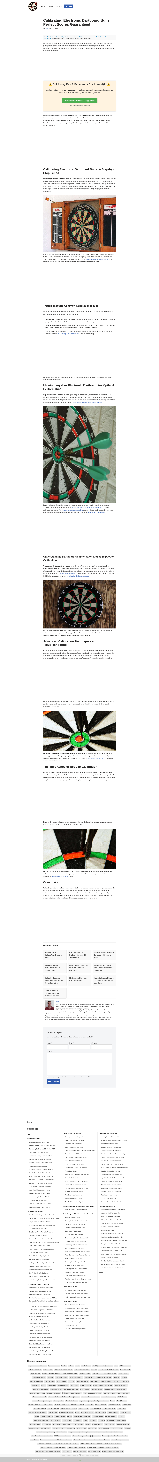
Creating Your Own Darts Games (111, 1147)
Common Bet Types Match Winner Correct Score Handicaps (44, 1302)
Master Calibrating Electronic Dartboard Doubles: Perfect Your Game (104, 980)
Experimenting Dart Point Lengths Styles (77, 1238)
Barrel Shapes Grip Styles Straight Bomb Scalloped (44, 1218)
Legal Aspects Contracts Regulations (40, 1186)
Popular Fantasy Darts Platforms (39, 1330)
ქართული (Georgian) (122, 1424)
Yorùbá (110, 1365)
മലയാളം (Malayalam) (99, 1365)
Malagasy (49, 1401)
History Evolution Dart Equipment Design (41, 1249)
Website (94, 1043)
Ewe (85, 1393)
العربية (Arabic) (67, 1451)
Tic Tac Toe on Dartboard (108, 1198)
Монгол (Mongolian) (114, 1404)
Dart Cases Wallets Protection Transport (41, 1232)
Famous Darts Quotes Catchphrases (76, 1167)
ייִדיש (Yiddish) (46, 1424)
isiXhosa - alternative (112, 1447)
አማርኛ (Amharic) (50, 1381)
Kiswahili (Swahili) (63, 1385)
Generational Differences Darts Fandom (77, 1174)
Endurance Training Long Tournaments (76, 1322)
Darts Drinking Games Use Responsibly (113, 1154)
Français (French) (34, 1428)
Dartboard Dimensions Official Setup (112, 1233)
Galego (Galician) (60, 1416)
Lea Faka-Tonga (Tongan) (108, 1373)
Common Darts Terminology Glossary (112, 1223)
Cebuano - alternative (46, 1439)
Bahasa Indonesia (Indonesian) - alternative (66, 1443)
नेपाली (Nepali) (74, 1385)
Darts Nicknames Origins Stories (75, 1154)
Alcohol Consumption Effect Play (75, 1305)
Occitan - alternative (94, 1451)
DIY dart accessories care (96, 758)
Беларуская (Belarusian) (82, 1369)
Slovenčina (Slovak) (56, 1389)
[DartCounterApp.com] (32, 6)
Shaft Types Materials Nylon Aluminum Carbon (43, 1263)
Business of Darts (33, 1138)
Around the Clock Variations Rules (111, 1213)
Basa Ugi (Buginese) (55, 1373)
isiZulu (77, 1365)
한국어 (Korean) (55, 1420)
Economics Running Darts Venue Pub (40, 1156)
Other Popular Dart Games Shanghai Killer (113, 1254)
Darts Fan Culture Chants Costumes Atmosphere (79, 1150)
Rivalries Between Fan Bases (74, 1191)
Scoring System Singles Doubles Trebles (113, 1264)
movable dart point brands (96, 512)
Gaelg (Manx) (122, 1408)
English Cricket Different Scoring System (113, 1157)
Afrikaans (94, 1369)
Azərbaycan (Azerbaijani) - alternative (89, 1436)
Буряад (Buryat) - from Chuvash (91, 1432)
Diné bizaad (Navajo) (39, 1408)
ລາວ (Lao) (121, 1416)
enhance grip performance (93, 507)
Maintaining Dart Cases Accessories (76, 1245)
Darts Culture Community (72, 1133)
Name (49, 1043)
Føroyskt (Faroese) (58, 1428)
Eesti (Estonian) (81, 1428)
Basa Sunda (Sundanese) (40, 1389)
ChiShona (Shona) (96, 1389)
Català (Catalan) (58, 1401)
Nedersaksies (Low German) (82, 1416)
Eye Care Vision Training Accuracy (75, 1290)
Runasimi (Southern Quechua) (90, 1397)
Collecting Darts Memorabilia (73, 1143)
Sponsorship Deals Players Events (39, 1207)
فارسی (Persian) (84, 1401)
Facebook (68, 6)
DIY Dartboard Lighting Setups (74, 1234)
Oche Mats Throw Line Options (38, 1252)
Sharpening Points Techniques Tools (75, 1275)
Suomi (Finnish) (45, 1428)
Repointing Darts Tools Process (74, 1272)
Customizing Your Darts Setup (38, 1228)
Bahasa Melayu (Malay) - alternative (91, 1443)
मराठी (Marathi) (127, 1404)
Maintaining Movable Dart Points (74, 1248)
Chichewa (127, 1428)
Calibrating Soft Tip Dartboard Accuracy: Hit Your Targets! (77, 955)
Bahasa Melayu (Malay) (66, 1412)
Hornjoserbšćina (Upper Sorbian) (103, 1385)
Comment (50, 1051)
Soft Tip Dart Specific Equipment (38, 1273)
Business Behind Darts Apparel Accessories (42, 1145)
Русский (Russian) (53, 1365)
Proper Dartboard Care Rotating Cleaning (77, 1255)
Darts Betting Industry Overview (38, 1152)
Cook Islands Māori (54, 1397)
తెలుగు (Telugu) (94, 1381)
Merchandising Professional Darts (39, 1197)
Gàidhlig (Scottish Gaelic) (37, 1393)
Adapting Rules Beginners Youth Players (113, 1209)
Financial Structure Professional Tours (40, 1162)
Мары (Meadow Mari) (76, 1377)
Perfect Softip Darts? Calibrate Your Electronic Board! (53, 955)
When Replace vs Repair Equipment (76, 1209)
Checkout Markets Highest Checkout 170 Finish (43, 1298)
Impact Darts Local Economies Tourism (41, 1176)
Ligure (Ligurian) (109, 1424)
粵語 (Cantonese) (35, 1424)
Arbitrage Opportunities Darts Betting (40, 1291)
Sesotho (63, 1365)
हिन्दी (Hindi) (65, 1393)
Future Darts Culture (71, 1171)
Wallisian (124, 1377)
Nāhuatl (56, 1408)
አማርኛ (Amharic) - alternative (112, 1443)
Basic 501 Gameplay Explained (110, 1216)
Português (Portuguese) (109, 1397)
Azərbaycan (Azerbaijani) (61, 1404)
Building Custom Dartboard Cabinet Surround (78, 1221)
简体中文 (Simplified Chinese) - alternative (53, 1447)
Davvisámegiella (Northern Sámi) (108, 1369)
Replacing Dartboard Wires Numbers (76, 1268)
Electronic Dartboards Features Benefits (41, 1239)
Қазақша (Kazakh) (106, 1381)
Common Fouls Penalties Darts (110, 1227)
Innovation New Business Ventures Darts (41, 1179)
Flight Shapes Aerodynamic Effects (39, 1245)
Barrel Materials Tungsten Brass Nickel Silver (42, 1215)
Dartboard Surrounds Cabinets (38, 1235)
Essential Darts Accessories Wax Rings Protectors (44, 1242)
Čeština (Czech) (89, 1377)
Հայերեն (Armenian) (79, 1451)
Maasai (112, 1401)
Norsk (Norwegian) (100, 1404)
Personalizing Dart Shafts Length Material (77, 1251)
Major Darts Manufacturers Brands (39, 1190)
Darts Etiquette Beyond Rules (74, 1147)
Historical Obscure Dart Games (110, 1171)
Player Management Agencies (38, 1200)
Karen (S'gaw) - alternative (102, 1439)
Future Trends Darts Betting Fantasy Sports (42, 1313)
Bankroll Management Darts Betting (39, 1294)
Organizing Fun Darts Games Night (111, 1181)
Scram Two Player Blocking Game (111, 1188)
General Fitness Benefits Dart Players (76, 1293)
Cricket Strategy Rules (107, 1230)
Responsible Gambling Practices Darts (40, 1337)
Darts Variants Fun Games (108, 1133)
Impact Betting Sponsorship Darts (39, 1316)
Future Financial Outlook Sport (38, 1166)
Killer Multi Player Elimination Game (111, 1174)
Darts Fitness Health (70, 1287)
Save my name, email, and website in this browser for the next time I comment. (73, 1077)
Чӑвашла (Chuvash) (61, 1377)
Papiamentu (104, 1401)
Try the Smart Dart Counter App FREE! (79, 101)
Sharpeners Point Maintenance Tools (40, 1266)
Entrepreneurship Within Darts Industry (40, 1159)
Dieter (46, 28)
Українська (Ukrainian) (94, 1393)
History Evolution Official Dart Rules (111, 1244)
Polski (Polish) (122, 1397)
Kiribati (50, 1408)
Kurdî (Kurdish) (67, 1420)
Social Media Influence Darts (73, 1198)
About (43, 6)
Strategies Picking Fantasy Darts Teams (41, 1344)
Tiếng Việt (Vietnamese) (70, 1373)
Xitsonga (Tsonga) (113, 1412)
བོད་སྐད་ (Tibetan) (61, 1381)
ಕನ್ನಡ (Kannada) (35, 1373)
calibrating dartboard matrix (66, 573)
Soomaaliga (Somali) (121, 1385)
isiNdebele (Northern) (34, 1404)
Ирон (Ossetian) (121, 1401)
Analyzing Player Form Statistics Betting (41, 1287)
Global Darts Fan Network (73, 1178)
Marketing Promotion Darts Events (39, 1193)
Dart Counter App (49, 37)
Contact (50, 6)
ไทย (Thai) (71, 1381)
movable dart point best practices (72, 510)
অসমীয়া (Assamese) (95, 1408)
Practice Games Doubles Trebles (111, 1185)
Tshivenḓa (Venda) (84, 1373)
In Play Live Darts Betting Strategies (40, 1320)
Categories (58, 6)
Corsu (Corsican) (104, 1428)
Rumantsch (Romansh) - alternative (112, 1451)
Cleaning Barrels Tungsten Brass (75, 1227)
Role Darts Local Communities (74, 1195)
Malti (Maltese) (52, 1412)
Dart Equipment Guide (35, 1211)
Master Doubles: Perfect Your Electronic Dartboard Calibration (103, 967)
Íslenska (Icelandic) (38, 1401)
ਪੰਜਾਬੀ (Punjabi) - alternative (62, 1436)
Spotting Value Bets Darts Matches (39, 1340)
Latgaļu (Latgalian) (110, 1416)
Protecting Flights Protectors (73, 1258)
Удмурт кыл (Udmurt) (77, 1404)
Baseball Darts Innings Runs (109, 1143)
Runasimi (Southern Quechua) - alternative (114, 1436)
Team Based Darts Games (109, 1195)
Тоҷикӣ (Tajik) (52, 1385)
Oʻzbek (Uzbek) (47, 1404)
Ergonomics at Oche (71, 1325)
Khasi (74, 1436)
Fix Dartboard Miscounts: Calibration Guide (78, 979)
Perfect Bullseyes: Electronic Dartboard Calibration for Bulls (104, 955)
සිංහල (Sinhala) (84, 1389)
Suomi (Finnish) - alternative (95, 1447)
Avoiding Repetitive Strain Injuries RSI (76, 1308)
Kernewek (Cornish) (117, 1428)
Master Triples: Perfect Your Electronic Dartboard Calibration (79, 967)
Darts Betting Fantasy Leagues (38, 1284)
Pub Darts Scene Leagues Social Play (76, 1188)
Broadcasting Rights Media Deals (39, 1142)
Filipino (43, 1385)
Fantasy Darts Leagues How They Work (41, 1310)
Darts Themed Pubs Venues (73, 1161)
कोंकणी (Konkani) (83, 1408)
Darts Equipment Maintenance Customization (81, 37)
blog (28, 1134)
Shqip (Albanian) (62, 1432)
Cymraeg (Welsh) (125, 1369)
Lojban (37, 1416)
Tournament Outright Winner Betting (39, 1347)
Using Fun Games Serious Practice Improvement (115, 1202)
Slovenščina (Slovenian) (71, 1389)
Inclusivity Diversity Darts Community (76, 1181)
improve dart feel (76, 507)
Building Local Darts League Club (75, 1137)
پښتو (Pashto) (95, 1401)
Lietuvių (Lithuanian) (47, 1416)
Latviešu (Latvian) (98, 1416)
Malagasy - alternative (44, 1443)
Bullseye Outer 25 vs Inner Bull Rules (112, 1220)
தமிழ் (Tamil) (35, 1385)
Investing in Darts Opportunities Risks (40, 1183)
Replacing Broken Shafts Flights (74, 1265)
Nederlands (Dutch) (71, 1401)
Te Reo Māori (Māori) (109, 1408)
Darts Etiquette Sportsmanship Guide (112, 1237)
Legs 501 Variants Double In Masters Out (113, 1178)
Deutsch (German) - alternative (83, 1439)
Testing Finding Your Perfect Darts (39, 1276)
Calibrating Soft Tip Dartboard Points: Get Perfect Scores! (52, 967)
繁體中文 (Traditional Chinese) (63, 1369)
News (101, 1272)
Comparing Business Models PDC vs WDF (42, 1149)
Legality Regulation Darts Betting (38, 1323)
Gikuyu (85, 1420)
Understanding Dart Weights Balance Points (42, 1280)
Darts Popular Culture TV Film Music (76, 1157)
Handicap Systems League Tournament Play (114, 1240)
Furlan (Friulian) (125, 1412)
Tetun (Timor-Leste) (82, 1381)
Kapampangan (121, 1420)
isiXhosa (70, 1365)
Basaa (77, 1412)
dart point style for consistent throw (69, 334)
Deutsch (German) (123, 1393)
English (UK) (34, 1439)
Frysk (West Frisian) (87, 1412)
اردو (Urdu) (95, 1373)
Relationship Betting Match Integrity (39, 1333)
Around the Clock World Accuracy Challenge (114, 1140)
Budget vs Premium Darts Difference (40, 1222)
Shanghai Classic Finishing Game (111, 1191)
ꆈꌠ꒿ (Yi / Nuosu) (86, 1365)
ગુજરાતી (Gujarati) (78, 1424)
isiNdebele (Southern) (35, 1369)
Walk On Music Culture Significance (75, 1202)
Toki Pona (116, 1377)
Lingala (69, 1416)
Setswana (50, 1377)
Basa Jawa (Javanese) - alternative (42, 1436)
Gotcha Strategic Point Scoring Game (112, 1164)
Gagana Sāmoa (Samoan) (104, 1377)
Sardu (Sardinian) (76, 1393)
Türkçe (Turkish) (123, 1373)
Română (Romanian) (110, 1393)
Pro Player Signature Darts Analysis (40, 1259)
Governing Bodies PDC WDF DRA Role (41, 1169)
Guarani (87, 1424)
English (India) (118, 1432)
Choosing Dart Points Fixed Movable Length (42, 1225)
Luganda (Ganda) (100, 1412)
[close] (80, 1455)
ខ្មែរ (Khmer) (93, 1420)
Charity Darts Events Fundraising (75, 1140)
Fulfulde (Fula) (70, 1428)
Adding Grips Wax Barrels (72, 1217)
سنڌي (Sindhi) (111, 1420)
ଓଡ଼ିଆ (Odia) (89, 1404)
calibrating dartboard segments (79, 576)
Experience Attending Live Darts (74, 1164)
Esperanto (102, 1420)
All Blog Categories (61, 37)
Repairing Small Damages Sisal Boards (77, 1262)
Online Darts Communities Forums (75, 1185)
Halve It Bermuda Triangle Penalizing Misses (114, 1167)
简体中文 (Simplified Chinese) (37, 1412)
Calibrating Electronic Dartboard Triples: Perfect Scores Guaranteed (54, 980)
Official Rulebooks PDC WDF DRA (111, 1250)
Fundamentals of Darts (107, 1206)
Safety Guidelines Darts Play (109, 1257)
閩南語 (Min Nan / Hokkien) (69, 1408)
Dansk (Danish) (47, 1369)
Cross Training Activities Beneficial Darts (77, 1315)
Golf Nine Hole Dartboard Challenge (111, 1161)
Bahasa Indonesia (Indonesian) (46, 1432)
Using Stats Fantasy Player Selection (40, 1354)
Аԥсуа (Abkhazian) (74, 1432)
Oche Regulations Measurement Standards (114, 1247)
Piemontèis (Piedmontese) (41, 1420)
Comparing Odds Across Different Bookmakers (43, 1306)
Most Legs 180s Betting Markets (38, 1327)
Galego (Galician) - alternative (76, 1447)
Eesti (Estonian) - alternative (63, 1439)
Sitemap (29, 1122)
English (31, 1365)
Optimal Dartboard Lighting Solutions (40, 1256)
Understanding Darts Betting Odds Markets (42, 1351)
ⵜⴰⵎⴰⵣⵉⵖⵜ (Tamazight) (121, 1381)
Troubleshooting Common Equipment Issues (78, 1279)
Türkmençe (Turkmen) (38, 1377)
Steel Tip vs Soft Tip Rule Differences (112, 1268)
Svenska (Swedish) (40, 1365)
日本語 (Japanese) (125, 1365)
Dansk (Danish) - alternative (120, 1439)
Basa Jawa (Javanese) (53, 1393)
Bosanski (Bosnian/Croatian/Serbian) (115, 1389)
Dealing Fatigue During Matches (74, 1318)
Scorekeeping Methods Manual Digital (112, 1261)
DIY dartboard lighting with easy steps (97, 259)
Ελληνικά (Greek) (97, 1424)
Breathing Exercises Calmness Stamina (77, 1311)
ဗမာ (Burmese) (107, 1432)
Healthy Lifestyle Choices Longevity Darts (77, 1297)
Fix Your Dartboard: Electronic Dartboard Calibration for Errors (52, 993)
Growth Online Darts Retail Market (39, 1173)
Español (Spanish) (85, 1385)
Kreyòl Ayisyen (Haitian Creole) (62, 1424)
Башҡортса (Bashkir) (36, 1381)
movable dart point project (60, 876)
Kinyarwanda (77, 1420)
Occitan (44, 1373)
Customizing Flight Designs (73, 1231)
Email (71, 1043)
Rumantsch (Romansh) (40, 1397)
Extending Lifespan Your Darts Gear (75, 1241)
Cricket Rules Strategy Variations (111, 1150)
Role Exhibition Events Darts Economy (40, 1203)
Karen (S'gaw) (92, 1428)
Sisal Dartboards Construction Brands (40, 1269)
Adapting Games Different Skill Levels (112, 1137)
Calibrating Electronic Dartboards (75, 1224)
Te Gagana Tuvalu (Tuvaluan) (71, 1397)
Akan (115, 1365)
